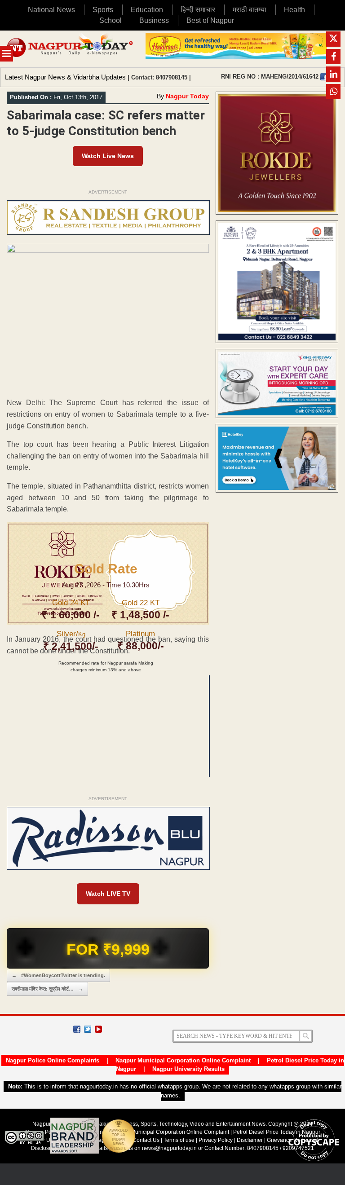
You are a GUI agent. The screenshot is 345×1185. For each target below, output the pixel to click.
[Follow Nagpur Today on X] (87, 1029)
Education (147, 9)
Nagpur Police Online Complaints (52, 1060)
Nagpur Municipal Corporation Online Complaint (183, 1060)
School (110, 20)
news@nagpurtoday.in (169, 1148)
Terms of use (179, 1140)
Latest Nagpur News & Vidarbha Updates (65, 77)
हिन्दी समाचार (198, 9)
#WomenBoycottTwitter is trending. (58, 975)
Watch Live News (108, 155)
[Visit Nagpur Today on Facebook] (323, 76)
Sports (103, 9)
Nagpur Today (187, 96)
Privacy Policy (216, 1140)
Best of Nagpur (210, 20)
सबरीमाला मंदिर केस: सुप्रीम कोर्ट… (47, 988)
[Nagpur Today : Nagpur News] (70, 49)
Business (154, 20)
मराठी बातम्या (249, 9)
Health (294, 9)
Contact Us (146, 1140)
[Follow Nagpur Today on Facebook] (76, 1029)
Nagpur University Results (188, 1069)
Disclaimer (250, 1140)
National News (51, 9)
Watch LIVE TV (108, 893)
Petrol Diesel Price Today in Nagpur (276, 1132)
